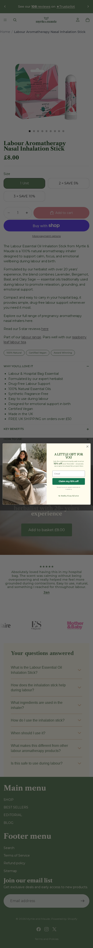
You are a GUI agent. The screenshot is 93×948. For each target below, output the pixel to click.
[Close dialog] (87, 446)
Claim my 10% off (69, 481)
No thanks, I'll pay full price (68, 496)
